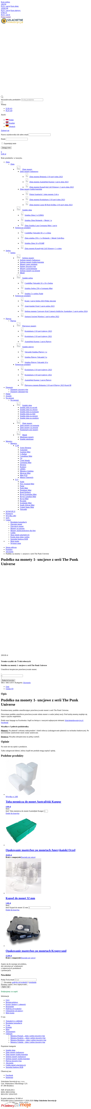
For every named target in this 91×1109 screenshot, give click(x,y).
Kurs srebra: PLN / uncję (5, 4)
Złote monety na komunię (29, 425)
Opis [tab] (7, 687)
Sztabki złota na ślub (27, 414)
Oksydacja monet (16, 526)
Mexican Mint (25, 473)
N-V (17, 480)
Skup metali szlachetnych (19, 535)
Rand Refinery (25, 492)
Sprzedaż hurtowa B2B (19, 539)
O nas (8, 1025)
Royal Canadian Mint (28, 497)
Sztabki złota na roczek (28, 407)
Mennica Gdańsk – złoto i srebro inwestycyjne (27, 1042)
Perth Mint (24, 488)
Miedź (22, 273)
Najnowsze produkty (23, 228)
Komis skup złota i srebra (19, 537)
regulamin (32, 982)
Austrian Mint (25, 452)
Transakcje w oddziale (14, 1021)
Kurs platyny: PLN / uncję (11, 12)
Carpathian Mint (26, 456)
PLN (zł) (9, 111)
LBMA (22, 469)
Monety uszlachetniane (28, 269)
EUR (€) (9, 108)
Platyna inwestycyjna (14, 1061)
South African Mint (27, 505)
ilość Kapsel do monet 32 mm (17, 908)
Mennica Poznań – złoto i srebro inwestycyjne (27, 1036)
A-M (17, 446)
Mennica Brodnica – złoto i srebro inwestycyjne (28, 1040)
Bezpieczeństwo (12, 1002)
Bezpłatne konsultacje (18, 522)
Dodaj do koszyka (8, 680)
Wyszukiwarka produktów (11, 100)
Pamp (22, 486)
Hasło (3, 139)
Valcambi (23, 509)
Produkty (9, 549)
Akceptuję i (19, 982)
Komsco (23, 467)
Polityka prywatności (13, 1009)
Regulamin (10, 1007)
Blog (7, 1029)
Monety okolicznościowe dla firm (23, 531)
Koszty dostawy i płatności (16, 1004)
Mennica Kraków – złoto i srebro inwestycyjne (28, 1038)
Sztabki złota (10, 1050)
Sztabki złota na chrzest (28, 410)
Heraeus (23, 465)
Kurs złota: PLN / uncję (10, 8)
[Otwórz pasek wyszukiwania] (2, 97)
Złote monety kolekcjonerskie (31, 189)
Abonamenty (10, 1032)
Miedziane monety (27, 437)
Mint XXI (23, 475)
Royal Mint (24, 499)
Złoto (8, 162)
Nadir (22, 482)
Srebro (8, 251)
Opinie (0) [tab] (9, 689)
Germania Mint (25, 463)
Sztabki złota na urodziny (29, 418)
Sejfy (8, 518)
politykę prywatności (19, 982)
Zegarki (8, 396)
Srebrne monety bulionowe (30, 260)
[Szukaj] (2, 102)
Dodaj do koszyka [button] (12, 813)
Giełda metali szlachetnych (16, 1065)
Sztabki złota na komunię (29, 412)
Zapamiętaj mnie (9, 143)
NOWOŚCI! (10, 511)
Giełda (12, 533)
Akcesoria (9, 552)
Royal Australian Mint (28, 494)
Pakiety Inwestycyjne (28, 266)
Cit (21, 458)
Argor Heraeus (25, 448)
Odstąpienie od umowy (14, 1011)
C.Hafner (23, 454)
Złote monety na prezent (29, 428)
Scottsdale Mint (26, 503)
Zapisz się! (5, 987)
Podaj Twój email (7, 980)
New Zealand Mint (27, 484)
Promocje (9, 514)
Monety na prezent (17, 528)
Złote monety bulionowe (29, 171)
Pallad (8, 394)
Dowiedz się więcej (28, 857)
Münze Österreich (26, 477)
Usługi (8, 520)
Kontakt (9, 1027)
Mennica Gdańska (27, 471)
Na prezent (10, 398)
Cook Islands (25, 460)
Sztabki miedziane (27, 439)
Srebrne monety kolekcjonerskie (32, 262)
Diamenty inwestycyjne (19, 390)
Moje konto (10, 1013)
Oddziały (9, 1034)
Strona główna (11, 547)
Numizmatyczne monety (29, 430)
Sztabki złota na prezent (29, 416)
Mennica (9, 441)
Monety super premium (28, 264)
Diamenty (9, 387)
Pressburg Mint (25, 490)
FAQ (7, 1000)
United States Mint (27, 507)
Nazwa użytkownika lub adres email (14, 135)
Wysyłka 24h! (11, 516)
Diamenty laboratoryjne (19, 392)
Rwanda (23, 501)
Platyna (8, 319)
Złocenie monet (16, 524)
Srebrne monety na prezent (30, 271)
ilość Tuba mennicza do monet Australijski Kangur (24, 811)
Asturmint (23, 450)
